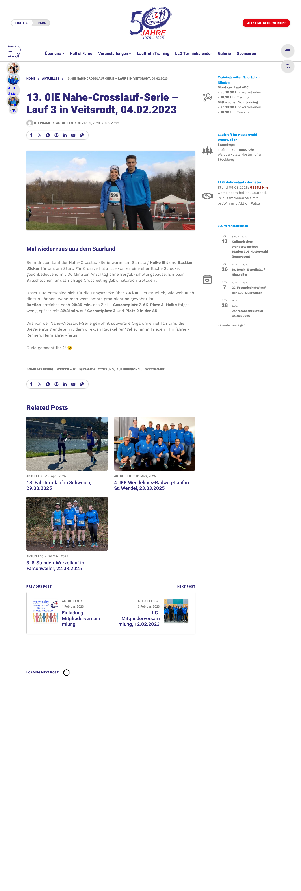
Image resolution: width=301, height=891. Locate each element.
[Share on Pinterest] (56, 135)
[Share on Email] (73, 135)
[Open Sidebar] (287, 50)
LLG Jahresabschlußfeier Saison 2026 (247, 310)
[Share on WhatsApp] (48, 135)
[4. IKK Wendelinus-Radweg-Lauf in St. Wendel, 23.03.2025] (154, 443)
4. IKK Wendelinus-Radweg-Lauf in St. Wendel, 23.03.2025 (151, 485)
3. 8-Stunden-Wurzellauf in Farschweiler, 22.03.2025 (55, 565)
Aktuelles (50, 78)
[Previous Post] (45, 611)
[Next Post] (176, 611)
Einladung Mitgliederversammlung (81, 618)
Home (30, 78)
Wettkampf (155, 369)
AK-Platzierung (40, 369)
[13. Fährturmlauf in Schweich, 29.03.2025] (67, 443)
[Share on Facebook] (31, 135)
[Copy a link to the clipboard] (82, 135)
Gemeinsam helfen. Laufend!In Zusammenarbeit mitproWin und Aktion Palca (242, 198)
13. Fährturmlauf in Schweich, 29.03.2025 (58, 485)
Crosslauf (67, 369)
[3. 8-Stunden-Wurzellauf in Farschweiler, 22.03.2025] (67, 523)
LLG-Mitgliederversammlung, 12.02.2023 (139, 618)
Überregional (130, 369)
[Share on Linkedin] (65, 135)
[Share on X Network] (39, 135)
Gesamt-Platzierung (97, 369)
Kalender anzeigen (231, 325)
